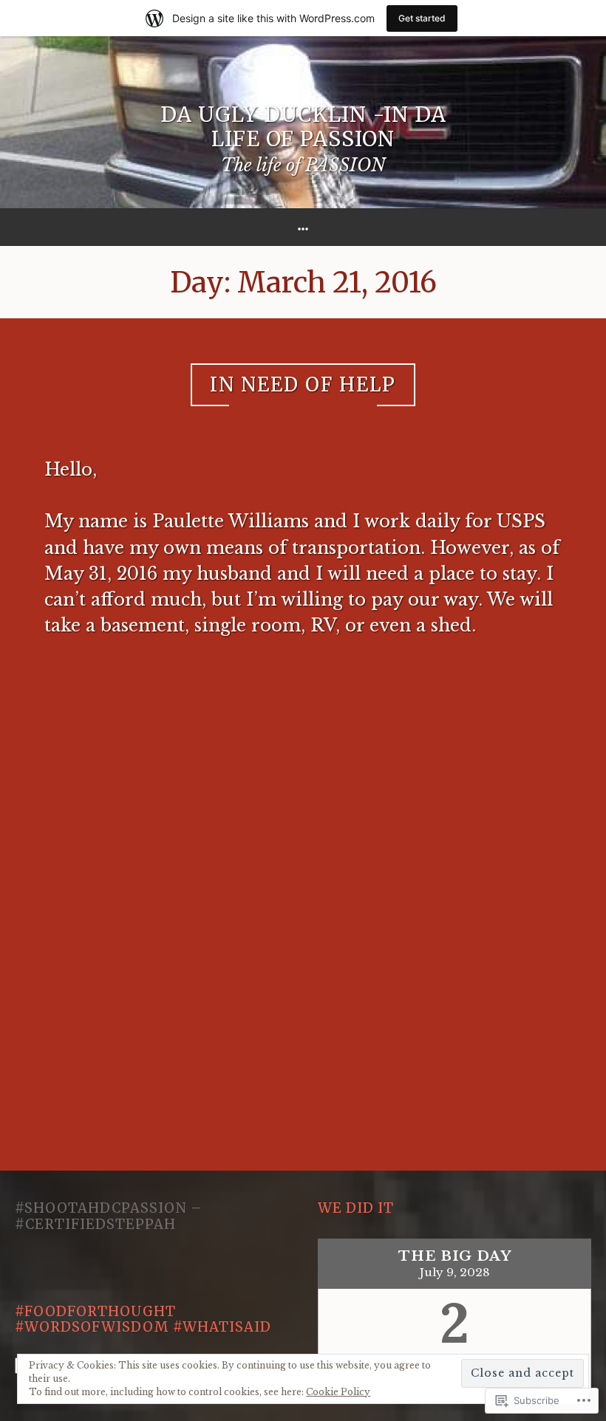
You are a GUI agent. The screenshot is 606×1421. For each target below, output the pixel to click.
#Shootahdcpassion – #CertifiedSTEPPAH (108, 1216)
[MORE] (303, 227)
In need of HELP (303, 385)
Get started (422, 18)
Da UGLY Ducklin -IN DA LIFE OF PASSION (303, 127)
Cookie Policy (338, 1391)
